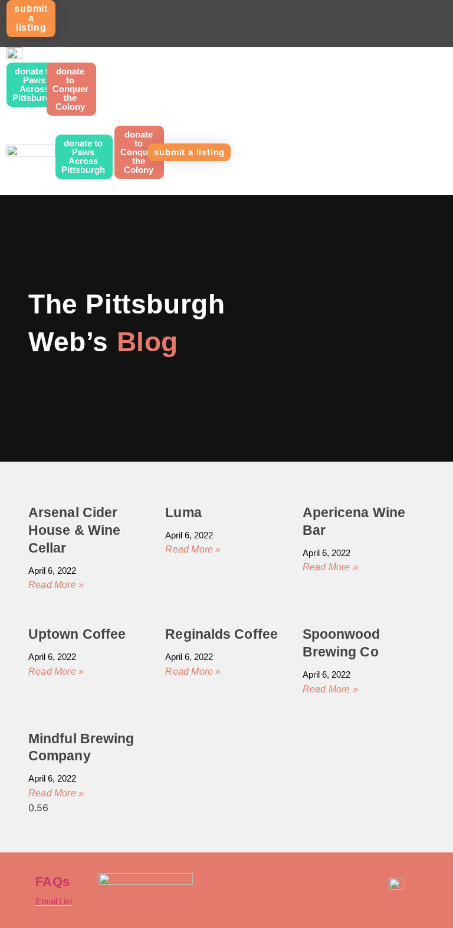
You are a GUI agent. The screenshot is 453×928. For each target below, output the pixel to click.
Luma (183, 512)
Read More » (56, 585)
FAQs (52, 881)
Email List (54, 901)
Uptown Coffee (77, 634)
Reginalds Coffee (221, 634)
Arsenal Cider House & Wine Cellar (74, 530)
